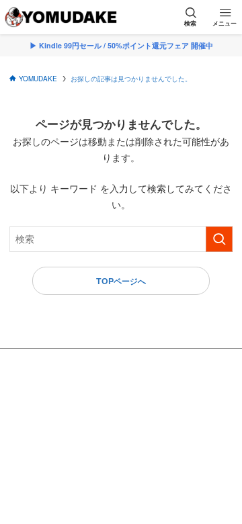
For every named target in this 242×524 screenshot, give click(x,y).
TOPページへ (121, 281)
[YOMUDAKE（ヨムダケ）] (60, 17)
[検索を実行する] (219, 238)
